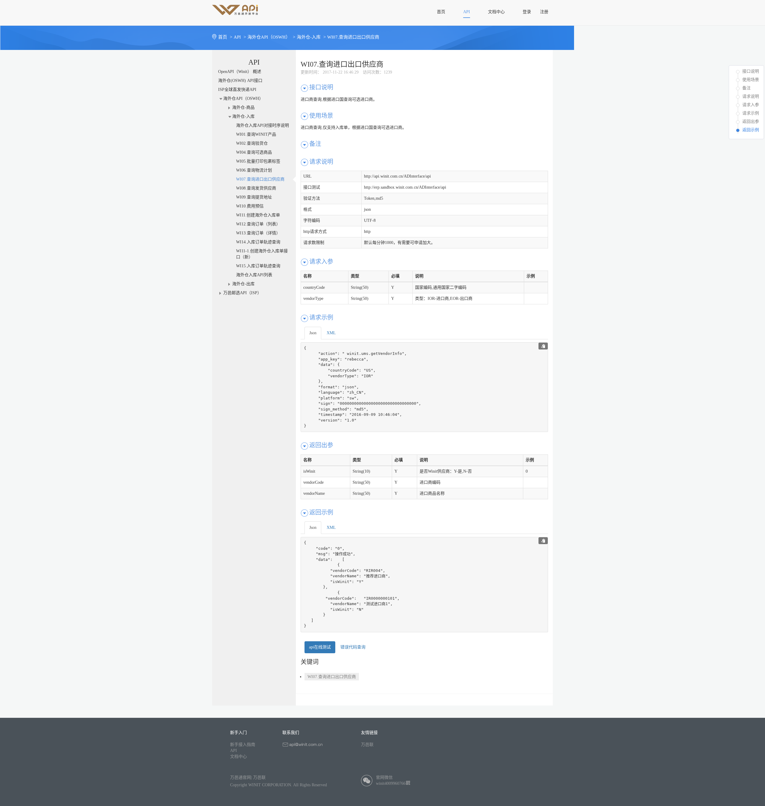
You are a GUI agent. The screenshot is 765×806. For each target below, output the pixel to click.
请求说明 (750, 96)
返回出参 (750, 121)
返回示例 (750, 130)
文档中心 (238, 756)
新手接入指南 (242, 744)
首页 (225, 37)
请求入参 (750, 105)
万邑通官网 (240, 777)
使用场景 (750, 79)
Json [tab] (312, 333)
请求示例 (750, 113)
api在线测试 (320, 647)
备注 (746, 88)
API (233, 750)
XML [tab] (331, 333)
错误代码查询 (352, 647)
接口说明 (750, 71)
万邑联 (367, 744)
